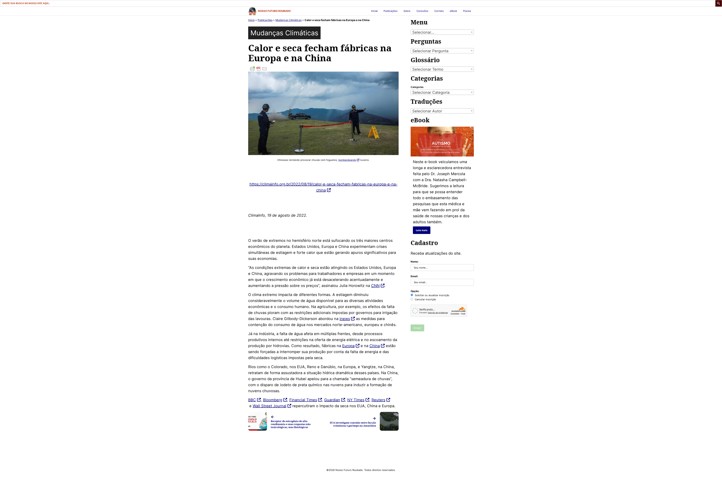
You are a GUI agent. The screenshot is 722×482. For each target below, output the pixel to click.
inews (345, 318)
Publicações (390, 10)
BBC (252, 400)
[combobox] (442, 32)
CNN (375, 285)
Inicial (374, 10)
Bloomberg (272, 400)
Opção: (415, 291)
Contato (439, 10)
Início (251, 20)
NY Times (355, 400)
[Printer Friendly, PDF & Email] (323, 69)
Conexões (422, 10)
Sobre (406, 10)
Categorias (417, 87)
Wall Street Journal (269, 406)
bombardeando (347, 159)
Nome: (415, 261)
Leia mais (421, 230)
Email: (414, 276)
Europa (348, 346)
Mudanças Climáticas (288, 20)
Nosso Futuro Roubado (274, 10)
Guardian (332, 400)
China (374, 346)
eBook (453, 10)
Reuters (378, 400)
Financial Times (303, 400)
